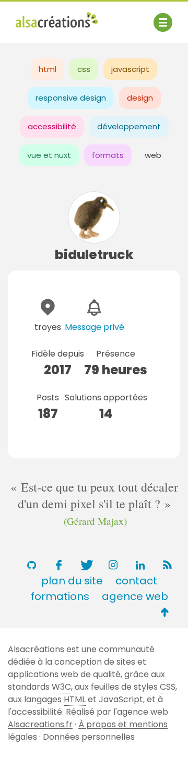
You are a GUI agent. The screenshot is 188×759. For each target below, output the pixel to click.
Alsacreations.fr (40, 724)
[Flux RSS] (167, 565)
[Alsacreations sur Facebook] (58, 565)
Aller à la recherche (56, 30)
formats (108, 155)
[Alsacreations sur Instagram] (112, 565)
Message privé (94, 327)
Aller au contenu (118, 17)
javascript (130, 69)
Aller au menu (44, 17)
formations (60, 596)
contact (136, 580)
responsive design (71, 97)
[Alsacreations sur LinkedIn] (140, 565)
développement (129, 126)
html (47, 69)
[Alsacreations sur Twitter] (85, 565)
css (83, 69)
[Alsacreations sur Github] (31, 565)
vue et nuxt (49, 155)
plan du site (72, 580)
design (140, 97)
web (153, 155)
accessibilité (52, 126)
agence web (135, 596)
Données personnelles (89, 737)
